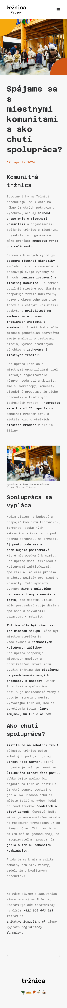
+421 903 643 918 (38, 910)
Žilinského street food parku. (33, 772)
